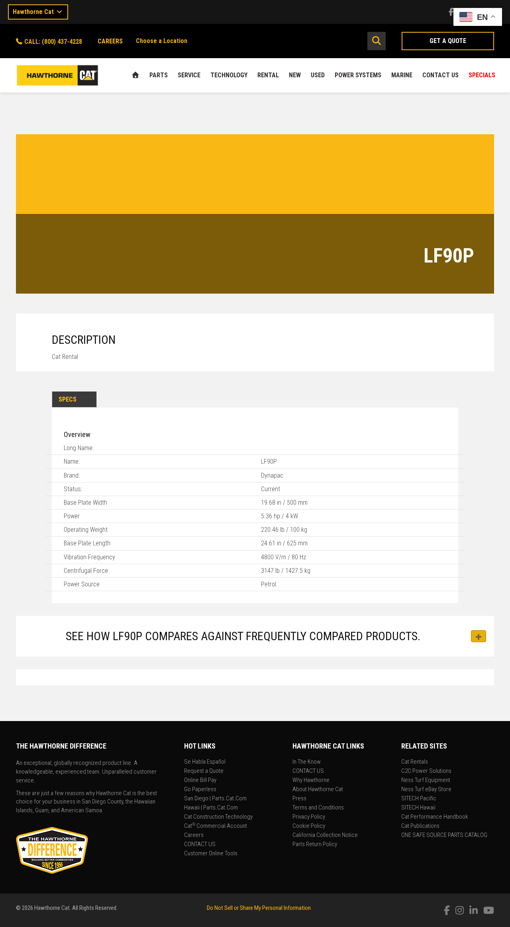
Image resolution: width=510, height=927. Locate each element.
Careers (194, 835)
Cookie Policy (308, 826)
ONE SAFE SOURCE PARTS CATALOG (444, 835)
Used (318, 75)
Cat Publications (420, 826)
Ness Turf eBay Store (426, 789)
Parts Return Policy (314, 844)
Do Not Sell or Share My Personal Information (259, 907)
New (295, 75)
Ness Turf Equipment (425, 780)
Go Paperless (200, 789)
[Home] (135, 75)
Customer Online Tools (210, 854)
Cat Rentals (414, 762)
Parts (158, 75)
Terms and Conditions (318, 808)
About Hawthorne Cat (317, 789)
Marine (401, 75)
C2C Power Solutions (426, 771)
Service (189, 75)
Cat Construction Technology (218, 817)
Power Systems (358, 75)
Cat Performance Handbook (434, 817)
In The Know (306, 762)
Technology (228, 75)
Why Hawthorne (311, 780)
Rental (268, 75)
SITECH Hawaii (418, 808)
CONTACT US (440, 75)
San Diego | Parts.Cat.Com (215, 799)
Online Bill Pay (200, 780)
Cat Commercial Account (215, 826)
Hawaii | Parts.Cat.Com (211, 808)
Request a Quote (204, 771)
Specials (482, 75)
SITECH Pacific (418, 799)
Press (299, 799)
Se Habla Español (205, 762)
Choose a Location (161, 41)
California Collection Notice (325, 835)
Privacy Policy (308, 817)
